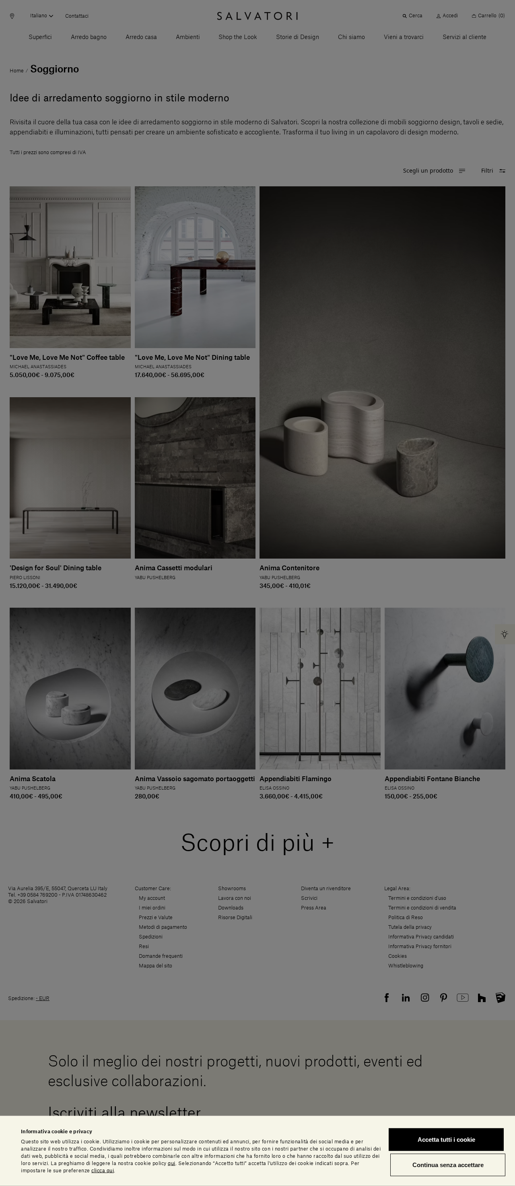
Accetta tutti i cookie (446, 1139)
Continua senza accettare (448, 1164)
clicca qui (102, 1170)
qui (171, 1163)
